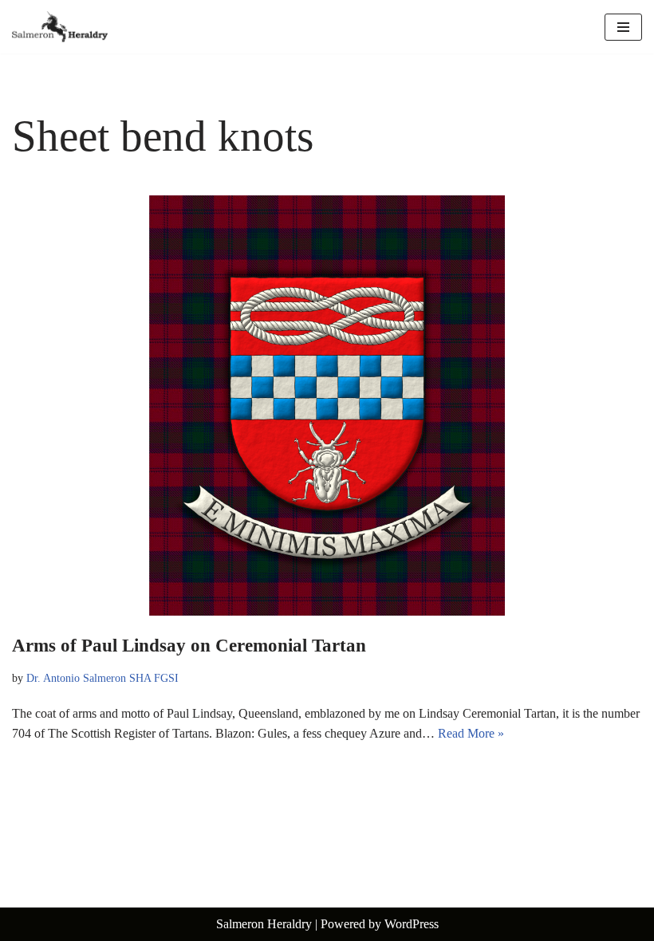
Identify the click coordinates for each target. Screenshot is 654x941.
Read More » (471, 733)
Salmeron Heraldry (264, 924)
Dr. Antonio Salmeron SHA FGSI (102, 677)
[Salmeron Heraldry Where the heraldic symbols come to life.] (60, 26)
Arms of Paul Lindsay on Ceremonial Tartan (189, 646)
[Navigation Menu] (623, 27)
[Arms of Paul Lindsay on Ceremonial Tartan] (327, 405)
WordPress (411, 924)
